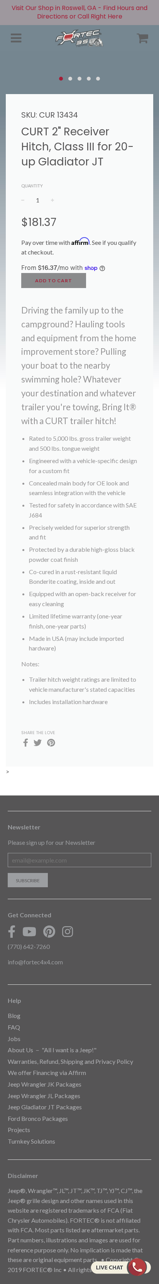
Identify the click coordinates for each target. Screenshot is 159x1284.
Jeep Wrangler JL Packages (44, 1095)
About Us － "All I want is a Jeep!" (52, 1049)
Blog (14, 1015)
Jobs (14, 1038)
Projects (19, 1129)
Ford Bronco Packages (38, 1118)
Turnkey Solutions (31, 1141)
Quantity (32, 185)
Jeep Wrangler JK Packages (44, 1084)
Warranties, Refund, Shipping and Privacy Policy (70, 1061)
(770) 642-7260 (29, 946)
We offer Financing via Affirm (47, 1072)
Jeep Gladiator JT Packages (45, 1106)
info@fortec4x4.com (35, 962)
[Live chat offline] (120, 1267)
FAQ (14, 1027)
